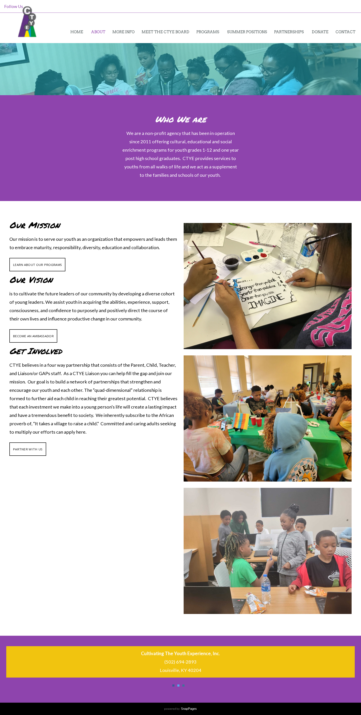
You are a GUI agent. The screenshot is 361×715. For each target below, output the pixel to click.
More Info (123, 32)
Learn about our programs (37, 265)
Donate (320, 32)
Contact (345, 32)
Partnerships (289, 32)
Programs (208, 32)
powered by (180, 708)
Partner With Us (28, 449)
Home (77, 32)
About (98, 32)
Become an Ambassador (33, 336)
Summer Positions (247, 32)
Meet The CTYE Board (165, 32)
